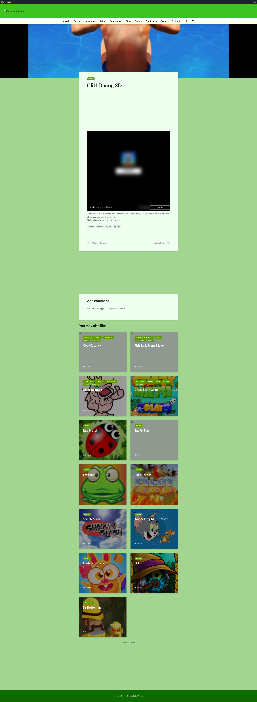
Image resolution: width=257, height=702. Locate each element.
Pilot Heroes (143, 475)
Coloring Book (92, 389)
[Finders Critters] (102, 572)
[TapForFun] (154, 440)
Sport (108, 226)
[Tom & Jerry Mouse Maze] (154, 528)
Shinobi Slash (91, 519)
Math (158, 381)
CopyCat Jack (92, 345)
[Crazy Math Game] (154, 396)
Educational (115, 21)
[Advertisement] (128, 109)
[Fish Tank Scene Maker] (154, 351)
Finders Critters (93, 563)
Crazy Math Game (146, 389)
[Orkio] (154, 572)
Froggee (89, 475)
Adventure (90, 21)
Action (103, 21)
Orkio (138, 563)
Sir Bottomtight (93, 607)
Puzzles (77, 21)
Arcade (66, 21)
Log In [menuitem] (8, 2)
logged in (103, 308)
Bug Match (90, 430)
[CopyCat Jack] (102, 351)
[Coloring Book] (102, 396)
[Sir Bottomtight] (102, 617)
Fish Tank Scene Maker (150, 345)
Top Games (151, 21)
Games (164, 21)
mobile (100, 226)
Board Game (88, 381)
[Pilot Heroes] (154, 484)
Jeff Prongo (139, 696)
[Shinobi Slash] (102, 528)
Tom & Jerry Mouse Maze (151, 519)
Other (128, 21)
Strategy (166, 381)
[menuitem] (2, 2)
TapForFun (142, 430)
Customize (176, 21)
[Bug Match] (102, 440)
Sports (138, 21)
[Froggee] (102, 484)
